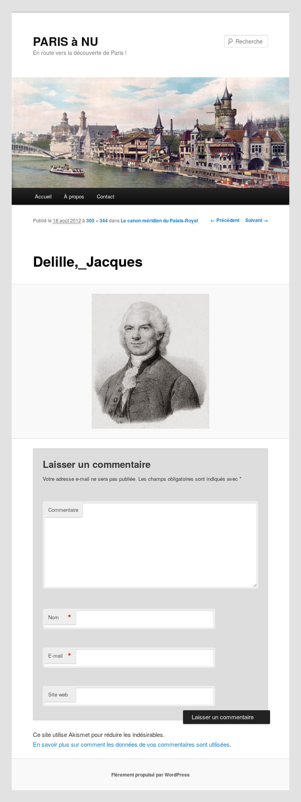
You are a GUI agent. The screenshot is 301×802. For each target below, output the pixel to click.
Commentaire (63, 509)
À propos (74, 196)
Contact (105, 196)
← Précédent (224, 220)
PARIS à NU (65, 41)
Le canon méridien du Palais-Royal (159, 220)
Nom (59, 617)
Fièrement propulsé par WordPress (150, 774)
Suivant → (256, 220)
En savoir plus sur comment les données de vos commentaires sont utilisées (131, 744)
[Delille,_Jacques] (151, 361)
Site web (58, 694)
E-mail (59, 655)
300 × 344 (97, 220)
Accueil (43, 196)
